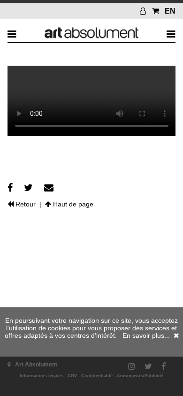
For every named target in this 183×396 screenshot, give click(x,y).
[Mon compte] (144, 11)
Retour (25, 204)
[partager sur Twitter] (28, 188)
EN (170, 11)
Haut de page (72, 204)
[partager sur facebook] (10, 188)
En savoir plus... (146, 335)
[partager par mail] (48, 188)
